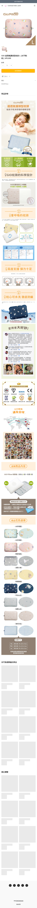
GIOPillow (5, 84)
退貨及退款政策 (19, 900)
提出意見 (18, 904)
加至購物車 (18, 71)
